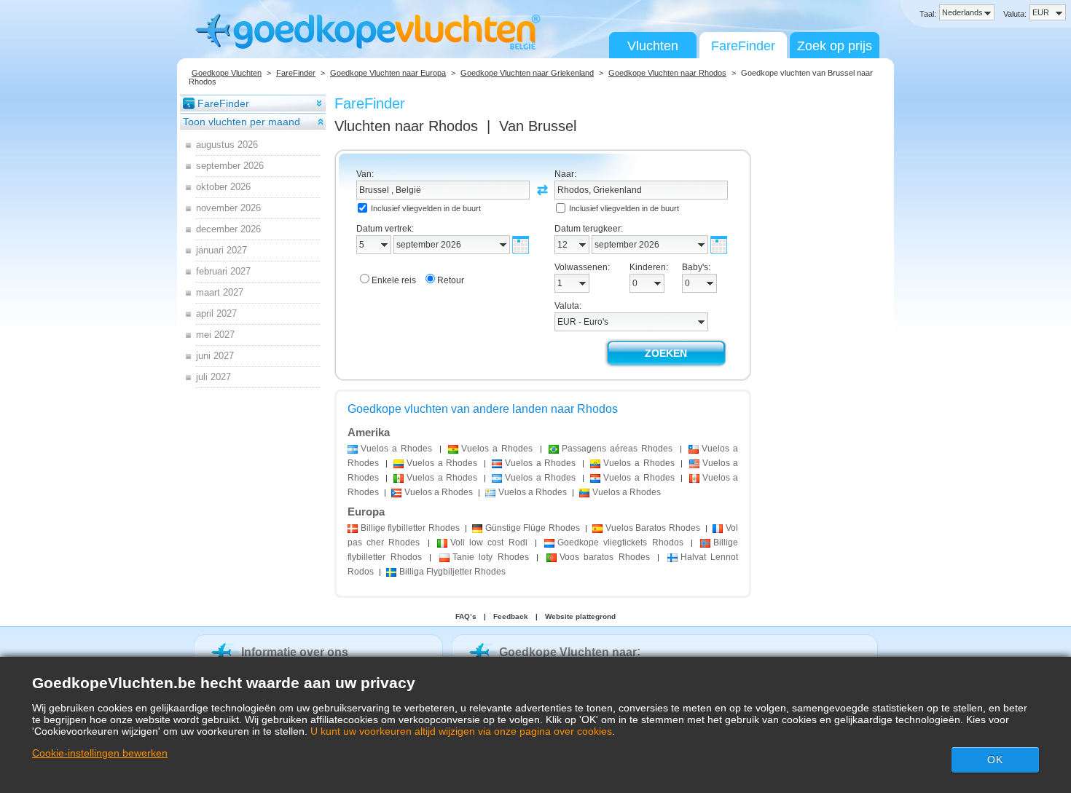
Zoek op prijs (834, 46)
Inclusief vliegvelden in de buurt (426, 208)
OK (995, 759)
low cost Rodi (488, 542)
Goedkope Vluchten (227, 72)
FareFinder (743, 46)
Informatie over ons (294, 652)
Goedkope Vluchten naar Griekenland (527, 72)
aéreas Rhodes (617, 448)
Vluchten (652, 46)
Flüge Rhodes (532, 528)
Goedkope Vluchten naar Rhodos (667, 72)
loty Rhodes (490, 557)
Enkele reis (394, 280)
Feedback (510, 616)
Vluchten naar (406, 126)
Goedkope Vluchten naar (568, 652)
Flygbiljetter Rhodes (452, 572)
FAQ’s (465, 616)
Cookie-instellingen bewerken (100, 753)
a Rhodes (396, 448)
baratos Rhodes (605, 557)
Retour (450, 280)
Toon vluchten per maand (241, 121)
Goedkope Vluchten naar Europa (388, 72)
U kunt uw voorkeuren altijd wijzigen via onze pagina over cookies (461, 731)
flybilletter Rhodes (410, 528)
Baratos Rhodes (652, 528)
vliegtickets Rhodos (620, 542)
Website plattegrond (580, 616)
